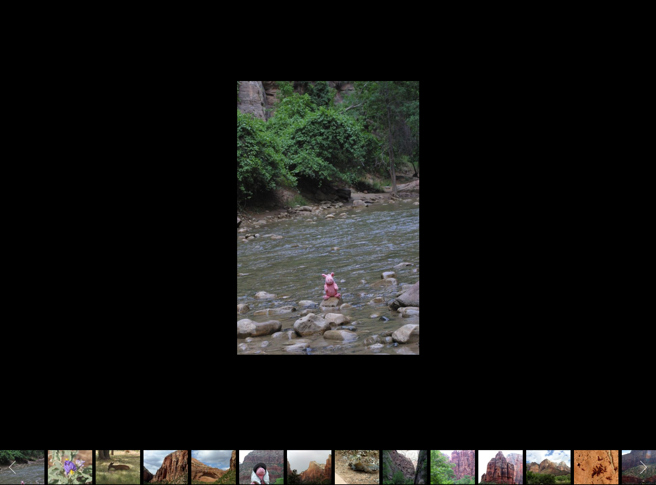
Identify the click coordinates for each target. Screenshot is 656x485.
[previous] (12, 232)
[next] (644, 232)
